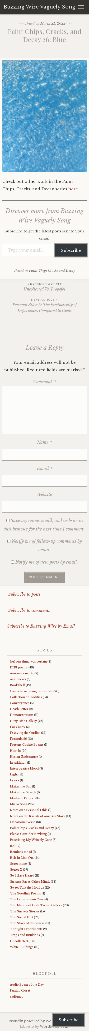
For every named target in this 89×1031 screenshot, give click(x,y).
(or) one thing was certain (28, 661)
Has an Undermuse (24, 756)
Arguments (18, 679)
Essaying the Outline (25, 733)
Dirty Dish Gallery (23, 721)
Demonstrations (21, 715)
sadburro (16, 996)
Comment (44, 381)
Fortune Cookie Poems (26, 744)
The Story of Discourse (27, 923)
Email (44, 468)
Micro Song (19, 804)
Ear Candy (17, 727)
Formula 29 (18, 738)
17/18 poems (19, 667)
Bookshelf (17, 685)
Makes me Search (23, 792)
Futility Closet (20, 990)
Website (44, 494)
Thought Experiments (26, 929)
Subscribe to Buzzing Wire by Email (41, 626)
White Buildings (21, 947)
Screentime (18, 863)
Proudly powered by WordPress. (37, 1021)
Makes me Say (20, 786)
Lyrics (14, 780)
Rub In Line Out (22, 858)
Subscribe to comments (28, 610)
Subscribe (71, 250)
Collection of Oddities (26, 697)
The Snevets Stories (24, 911)
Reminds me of (21, 852)
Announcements (22, 673)
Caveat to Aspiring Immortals (31, 691)
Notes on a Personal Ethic (28, 810)
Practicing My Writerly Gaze (31, 840)
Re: (12, 846)
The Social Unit (21, 917)
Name (44, 442)
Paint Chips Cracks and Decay (52, 270)
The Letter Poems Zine (27, 899)
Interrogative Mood (24, 768)
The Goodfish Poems (25, 893)
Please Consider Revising (28, 834)
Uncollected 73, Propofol (44, 286)
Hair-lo (15, 751)
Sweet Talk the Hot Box (27, 887)
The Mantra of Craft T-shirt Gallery (36, 905)
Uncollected (19, 941)
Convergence (19, 703)
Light (14, 774)
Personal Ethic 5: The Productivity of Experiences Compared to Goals (44, 305)
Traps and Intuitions (25, 935)
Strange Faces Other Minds (30, 881)
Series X (16, 869)
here (73, 189)
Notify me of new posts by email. (46, 562)
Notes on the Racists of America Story (37, 816)
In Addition (18, 762)
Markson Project (22, 798)
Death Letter (19, 709)
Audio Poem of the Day (27, 984)
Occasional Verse (22, 822)
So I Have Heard (22, 875)
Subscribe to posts (23, 594)
